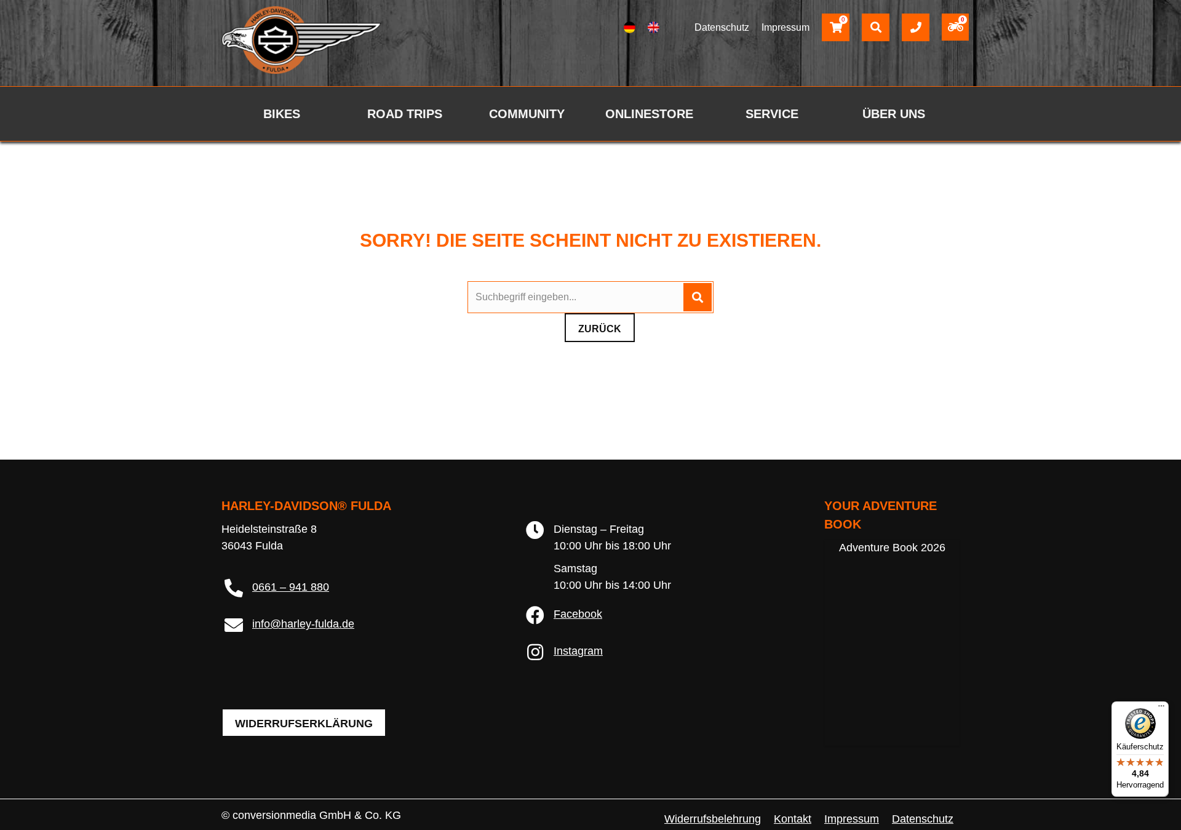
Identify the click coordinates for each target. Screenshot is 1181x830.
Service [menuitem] (772, 114)
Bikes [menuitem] (281, 114)
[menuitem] (630, 27)
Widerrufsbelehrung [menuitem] (712, 819)
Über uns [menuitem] (893, 114)
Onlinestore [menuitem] (649, 114)
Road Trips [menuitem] (404, 114)
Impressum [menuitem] (851, 819)
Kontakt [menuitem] (792, 819)
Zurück (599, 329)
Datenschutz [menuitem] (922, 819)
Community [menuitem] (527, 114)
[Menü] (1161, 708)
